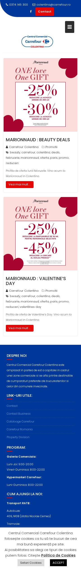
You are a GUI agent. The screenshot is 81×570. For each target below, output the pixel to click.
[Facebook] (30, 11)
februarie (13, 158)
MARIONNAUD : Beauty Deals (38, 140)
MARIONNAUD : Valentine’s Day (36, 281)
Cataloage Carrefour (20, 421)
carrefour (28, 152)
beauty (15, 152)
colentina (43, 152)
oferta (44, 158)
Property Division (18, 437)
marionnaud (30, 158)
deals (55, 152)
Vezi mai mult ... (20, 184)
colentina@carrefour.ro (53, 4)
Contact (44, 11)
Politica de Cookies (58, 555)
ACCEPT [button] (58, 563)
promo (64, 158)
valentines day (30, 307)
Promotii (51, 147)
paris (54, 158)
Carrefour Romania (20, 429)
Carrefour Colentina (23, 147)
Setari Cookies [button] (31, 563)
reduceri (12, 163)
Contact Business (19, 414)
